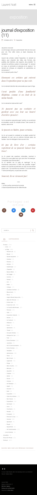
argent (8, 386)
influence (9, 322)
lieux (8, 406)
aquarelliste (10, 426)
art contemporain (11, 429)
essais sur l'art (11, 305)
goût (8, 312)
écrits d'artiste (11, 348)
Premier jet (10, 251)
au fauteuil (10, 320)
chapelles (9, 269)
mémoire (9, 368)
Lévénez (9, 277)
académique (10, 266)
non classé (10, 399)
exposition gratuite (12, 315)
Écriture (5, 244)
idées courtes (10, 366)
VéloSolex (9, 350)
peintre (8, 317)
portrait (9, 279)
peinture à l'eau (11, 416)
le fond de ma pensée (13, 307)
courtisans (10, 409)
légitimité (9, 361)
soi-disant (9, 404)
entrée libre (10, 302)
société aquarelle (11, 256)
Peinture (5, 440)
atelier (8, 376)
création (9, 373)
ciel (8, 282)
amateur (9, 259)
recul (8, 294)
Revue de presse (7, 437)
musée (8, 254)
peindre (9, 411)
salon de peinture (11, 300)
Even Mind (10, 490)
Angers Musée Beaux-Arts (13, 297)
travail (8, 330)
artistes (9, 264)
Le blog (7, 249)
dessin (8, 378)
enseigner (9, 414)
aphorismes (10, 353)
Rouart (8, 424)
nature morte (10, 272)
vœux (8, 355)
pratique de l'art (11, 335)
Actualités (6, 435)
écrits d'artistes (11, 340)
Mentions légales (6, 486)
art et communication (13, 345)
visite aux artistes (11, 396)
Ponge (8, 363)
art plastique (10, 383)
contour (9, 381)
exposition (19, 40)
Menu (31, 4)
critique (9, 287)
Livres (6, 247)
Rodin (8, 284)
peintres (9, 261)
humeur (9, 419)
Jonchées (9, 343)
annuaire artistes (11, 333)
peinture (9, 310)
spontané (9, 421)
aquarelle (9, 371)
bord (8, 391)
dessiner (9, 388)
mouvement (10, 292)
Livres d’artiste (9, 432)
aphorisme (10, 327)
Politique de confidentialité (8, 488)
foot (8, 338)
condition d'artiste (12, 289)
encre (8, 325)
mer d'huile (10, 358)
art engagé (9, 274)
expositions (10, 401)
